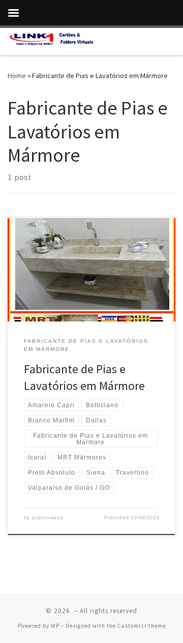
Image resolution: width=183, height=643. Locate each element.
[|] (51, 40)
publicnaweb (48, 517)
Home (17, 75)
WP (55, 625)
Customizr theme (141, 625)
